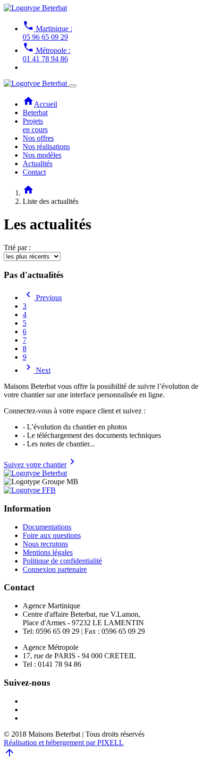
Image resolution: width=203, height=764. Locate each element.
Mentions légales (48, 552)
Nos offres (38, 138)
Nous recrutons (45, 544)
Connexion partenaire (55, 569)
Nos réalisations (46, 147)
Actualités (37, 164)
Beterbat (35, 113)
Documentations (47, 527)
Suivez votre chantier (41, 465)
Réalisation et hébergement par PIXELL (64, 743)
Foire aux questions (52, 535)
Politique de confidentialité (62, 561)
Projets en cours (35, 125)
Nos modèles (42, 155)
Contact (34, 172)
